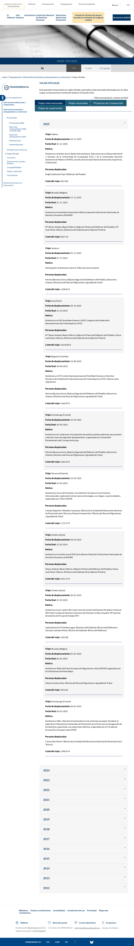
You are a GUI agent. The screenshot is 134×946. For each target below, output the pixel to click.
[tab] (27, 68)
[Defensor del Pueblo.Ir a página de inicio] (17, 911)
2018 (46, 829)
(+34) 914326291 (39, 931)
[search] (114, 5)
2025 (46, 124)
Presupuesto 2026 (16, 123)
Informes (31, 4)
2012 (46, 888)
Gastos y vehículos (14, 171)
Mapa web (103, 910)
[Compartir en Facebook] (27, 67)
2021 (46, 799)
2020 (46, 809)
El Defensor (11, 16)
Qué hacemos (20, 16)
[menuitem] (15, 4)
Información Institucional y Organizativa (15, 103)
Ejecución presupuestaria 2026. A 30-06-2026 (18, 129)
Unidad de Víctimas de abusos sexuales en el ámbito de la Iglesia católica (88, 17)
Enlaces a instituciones (40, 910)
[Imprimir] (58, 67)
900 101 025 (32, 928)
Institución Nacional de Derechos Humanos (45, 17)
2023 (46, 780)
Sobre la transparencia (13, 97)
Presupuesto (12, 118)
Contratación (12, 175)
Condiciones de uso (76, 910)
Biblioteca (23, 910)
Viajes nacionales (78, 103)
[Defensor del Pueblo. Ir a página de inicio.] (4, 17)
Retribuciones (15, 141)
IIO (66, 942)
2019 (46, 819)
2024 (46, 770)
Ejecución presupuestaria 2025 (17, 136)
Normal (74, 68)
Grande (88, 68)
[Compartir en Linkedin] (42, 67)
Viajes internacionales (50, 103)
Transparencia (66, 4)
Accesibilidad (59, 910)
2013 (46, 878)
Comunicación (48, 4)
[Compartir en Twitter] (35, 67)
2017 (46, 839)
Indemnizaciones (16, 144)
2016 (46, 848)
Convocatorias (13, 6)
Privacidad (92, 910)
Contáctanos (25, 913)
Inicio (4, 77)
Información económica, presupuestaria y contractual (46, 77)
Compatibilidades (14, 167)
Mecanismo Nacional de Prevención (61, 17)
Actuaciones (29, 15)
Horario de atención (87, 4)
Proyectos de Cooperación (108, 103)
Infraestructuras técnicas (17, 150)
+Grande (104, 68)
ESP (128, 5)
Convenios (11, 158)
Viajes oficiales (78, 77)
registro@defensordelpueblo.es (87, 928)
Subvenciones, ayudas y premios (16, 162)
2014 (46, 868)
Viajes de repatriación (50, 108)
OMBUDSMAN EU (33, 942)
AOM (57, 942)
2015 (46, 858)
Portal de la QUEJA (121, 17)
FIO (47, 942)
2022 (46, 790)
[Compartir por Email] (50, 67)
